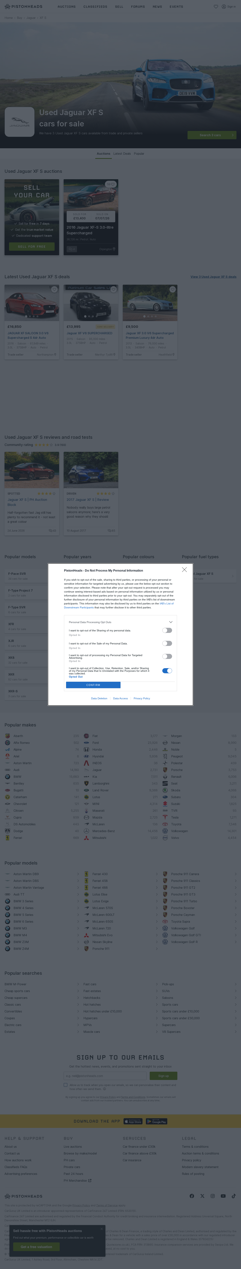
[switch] (167, 630)
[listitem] (120, 622)
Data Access (120, 698)
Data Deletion (99, 698)
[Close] (185, 570)
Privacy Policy (142, 698)
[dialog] (120, 634)
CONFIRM (93, 685)
